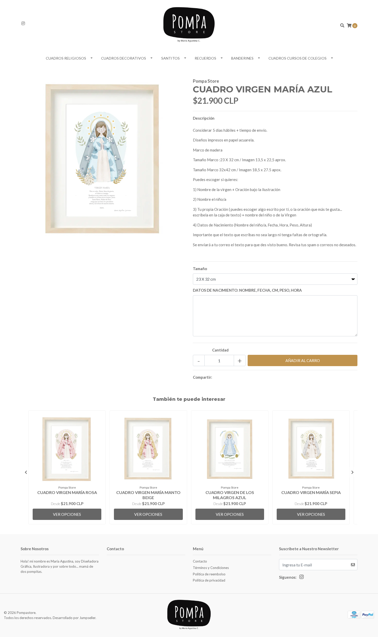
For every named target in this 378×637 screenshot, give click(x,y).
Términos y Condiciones (211, 568)
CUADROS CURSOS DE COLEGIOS (297, 58)
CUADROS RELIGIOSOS (66, 58)
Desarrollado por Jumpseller (74, 618)
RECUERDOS (205, 58)
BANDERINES (242, 58)
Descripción (203, 118)
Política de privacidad (209, 580)
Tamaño (200, 268)
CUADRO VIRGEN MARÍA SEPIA (311, 492)
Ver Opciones (67, 514)
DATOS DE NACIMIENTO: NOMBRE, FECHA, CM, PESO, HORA (247, 290)
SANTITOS (170, 58)
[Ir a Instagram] (23, 23)
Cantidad (220, 350)
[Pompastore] (189, 25)
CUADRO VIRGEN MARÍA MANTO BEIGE (148, 495)
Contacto (200, 561)
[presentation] (26, 472)
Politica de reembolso (209, 574)
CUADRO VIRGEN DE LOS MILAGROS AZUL (229, 495)
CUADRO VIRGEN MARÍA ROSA (67, 492)
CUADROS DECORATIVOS (123, 58)
